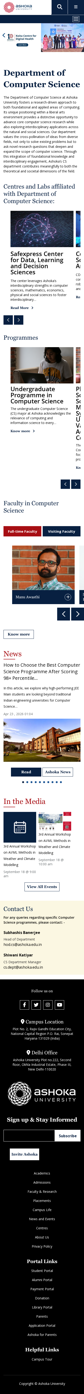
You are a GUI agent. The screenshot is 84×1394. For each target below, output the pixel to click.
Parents (42, 1316)
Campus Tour (42, 1359)
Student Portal (42, 1270)
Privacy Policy (42, 1246)
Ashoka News (57, 772)
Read (26, 772)
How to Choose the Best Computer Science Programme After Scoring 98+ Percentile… (42, 671)
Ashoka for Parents (42, 1334)
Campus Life (42, 1210)
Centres (42, 1228)
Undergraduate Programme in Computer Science (36, 395)
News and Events (42, 1219)
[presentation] (4, 35)
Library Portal (42, 1307)
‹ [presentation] (8, 319)
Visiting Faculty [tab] (61, 531)
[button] (23, 783)
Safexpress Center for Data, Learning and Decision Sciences (36, 262)
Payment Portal (42, 1289)
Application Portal (42, 1325)
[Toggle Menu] (76, 7)
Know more (20, 431)
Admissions (42, 1182)
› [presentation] (19, 319)
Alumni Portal (42, 1280)
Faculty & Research (42, 1191)
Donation (42, 1298)
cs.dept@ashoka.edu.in (23, 967)
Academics (42, 1173)
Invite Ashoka (24, 1154)
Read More (19, 308)
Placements (42, 1200)
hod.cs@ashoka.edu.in (23, 944)
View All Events (42, 887)
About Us (42, 1237)
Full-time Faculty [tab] (22, 531)
